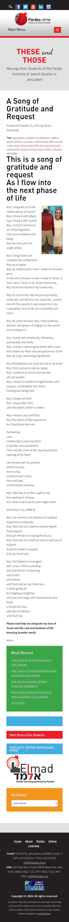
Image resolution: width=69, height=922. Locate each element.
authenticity (44, 137)
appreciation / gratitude (23, 137)
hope (17, 145)
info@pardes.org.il (34, 862)
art (36, 137)
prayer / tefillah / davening (50, 149)
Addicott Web (44, 913)
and (35, 56)
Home (18, 841)
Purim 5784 (18, 703)
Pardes (40, 841)
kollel (36, 145)
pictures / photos (29, 149)
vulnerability (11, 153)
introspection (27, 145)
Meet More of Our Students (27, 735)
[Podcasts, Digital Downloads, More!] (30, 768)
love (42, 145)
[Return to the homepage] (32, 18)
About (29, 841)
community (28, 141)
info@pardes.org (38, 876)
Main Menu (16, 29)
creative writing (41, 141)
